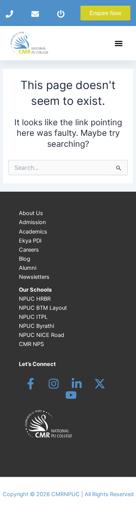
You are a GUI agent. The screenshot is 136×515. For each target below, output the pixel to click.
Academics (33, 231)
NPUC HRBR (35, 298)
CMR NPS (31, 344)
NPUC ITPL (33, 317)
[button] (118, 43)
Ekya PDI (30, 240)
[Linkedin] (76, 383)
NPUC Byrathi (36, 326)
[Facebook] (30, 383)
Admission (32, 222)
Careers (29, 249)
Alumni (27, 267)
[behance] (99, 383)
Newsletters (34, 277)
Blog (24, 258)
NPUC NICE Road (41, 335)
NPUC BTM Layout (43, 307)
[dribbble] (71, 395)
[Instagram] (53, 383)
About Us (31, 213)
